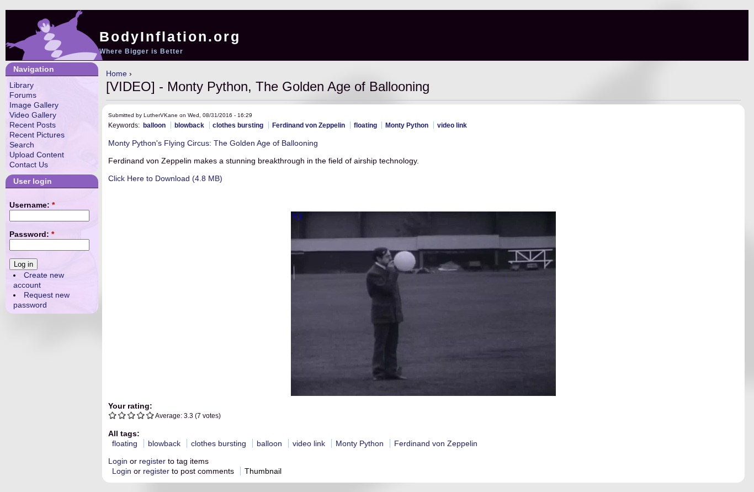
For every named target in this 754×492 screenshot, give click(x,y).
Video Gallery (32, 114)
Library (21, 85)
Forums (22, 95)
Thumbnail (263, 471)
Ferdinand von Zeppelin (308, 125)
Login (118, 461)
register (152, 461)
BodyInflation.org (170, 36)
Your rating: (130, 405)
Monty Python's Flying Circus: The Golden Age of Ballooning (213, 143)
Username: (32, 204)
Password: (31, 234)
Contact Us (28, 164)
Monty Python (406, 125)
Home (116, 73)
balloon (154, 125)
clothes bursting (238, 125)
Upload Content (36, 154)
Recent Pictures (37, 134)
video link (452, 125)
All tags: (124, 433)
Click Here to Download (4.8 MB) (165, 178)
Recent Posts (32, 124)
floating (365, 125)
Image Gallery (34, 104)
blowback (189, 125)
